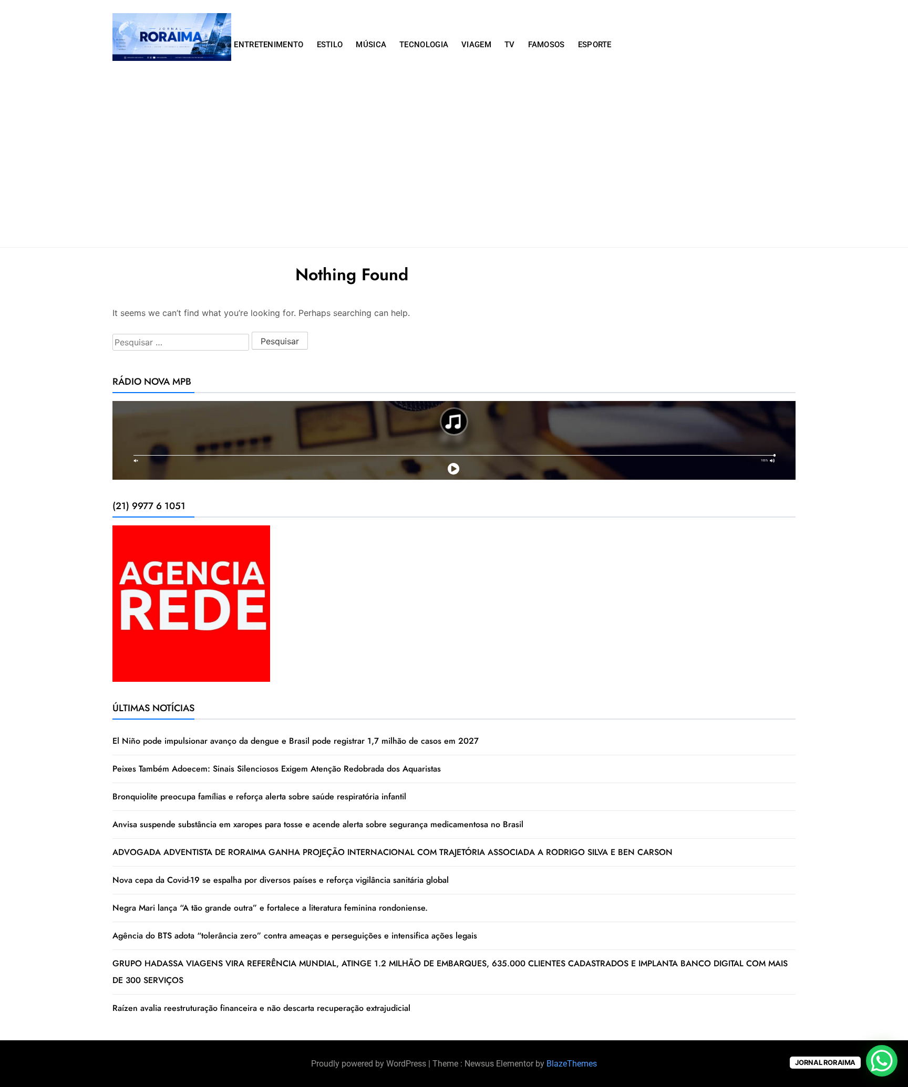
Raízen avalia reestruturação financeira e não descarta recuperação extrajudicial (261, 1008)
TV (509, 44)
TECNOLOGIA (423, 44)
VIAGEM (476, 44)
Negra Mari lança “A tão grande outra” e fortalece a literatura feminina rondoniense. (270, 908)
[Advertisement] (454, 168)
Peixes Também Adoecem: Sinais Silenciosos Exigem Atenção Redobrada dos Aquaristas (276, 769)
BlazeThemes (571, 1064)
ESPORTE (595, 44)
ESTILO (330, 44)
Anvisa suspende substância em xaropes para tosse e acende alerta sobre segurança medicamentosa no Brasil (317, 824)
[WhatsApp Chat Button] (881, 1061)
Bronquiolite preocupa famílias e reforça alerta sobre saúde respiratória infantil (259, 796)
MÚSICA (371, 44)
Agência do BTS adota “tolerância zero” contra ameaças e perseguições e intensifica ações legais (294, 936)
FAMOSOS (546, 44)
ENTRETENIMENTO (268, 44)
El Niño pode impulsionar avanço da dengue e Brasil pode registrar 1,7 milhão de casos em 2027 (295, 741)
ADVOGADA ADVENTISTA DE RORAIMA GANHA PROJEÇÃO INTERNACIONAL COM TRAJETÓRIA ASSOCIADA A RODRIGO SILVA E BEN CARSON (392, 852)
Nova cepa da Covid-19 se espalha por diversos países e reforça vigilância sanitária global (280, 880)
